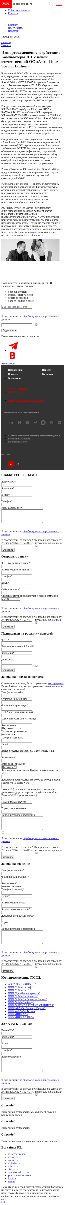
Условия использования (19, 439)
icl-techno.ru (14, 1163)
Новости (13, 30)
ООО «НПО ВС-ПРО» (21, 1017)
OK (3, 1202)
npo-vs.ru (13, 1160)
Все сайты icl (17, 392)
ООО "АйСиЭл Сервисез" (23, 996)
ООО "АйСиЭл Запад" (21, 1002)
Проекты (13, 374)
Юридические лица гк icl (26, 400)
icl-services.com (16, 1154)
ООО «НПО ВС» (18, 1014)
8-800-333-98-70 (22, 4)
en (17, 463)
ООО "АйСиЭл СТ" (19, 990)
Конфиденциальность (18, 442)
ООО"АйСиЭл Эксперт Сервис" (27, 1008)
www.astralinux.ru (33, 235)
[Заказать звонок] (4, 18)
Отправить (8, 550)
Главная (12, 24)
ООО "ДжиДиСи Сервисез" (24, 993)
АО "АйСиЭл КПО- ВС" (22, 984)
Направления (15, 370)
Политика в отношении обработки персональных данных (34, 436)
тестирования (56, 683)
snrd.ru (11, 1181)
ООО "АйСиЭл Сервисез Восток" (27, 999)
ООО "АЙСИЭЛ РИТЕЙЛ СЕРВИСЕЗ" (31, 1005)
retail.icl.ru (13, 1166)
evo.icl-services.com (18, 1172)
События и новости (19, 10)
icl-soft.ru (13, 1157)
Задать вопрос (18, 389)
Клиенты (13, 13)
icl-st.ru (12, 1178)
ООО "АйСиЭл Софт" (21, 987)
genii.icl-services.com (19, 1175)
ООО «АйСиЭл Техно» (21, 1011)
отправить (8, 857)
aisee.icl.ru (13, 1169)
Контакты (47, 374)
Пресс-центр (15, 27)
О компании (14, 378)
